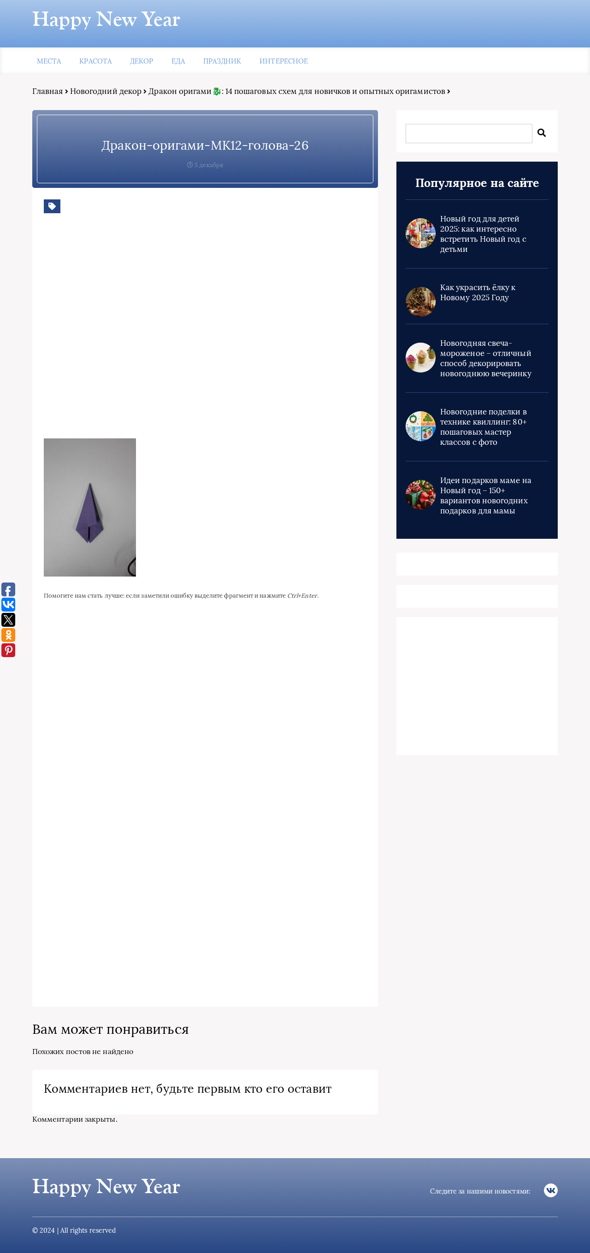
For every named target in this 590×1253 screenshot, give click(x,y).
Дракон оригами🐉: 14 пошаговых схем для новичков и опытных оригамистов (296, 91)
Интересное (284, 61)
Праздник (222, 61)
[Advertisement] (177, 333)
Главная (47, 91)
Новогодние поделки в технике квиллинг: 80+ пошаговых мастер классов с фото (483, 427)
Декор (141, 61)
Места (49, 61)
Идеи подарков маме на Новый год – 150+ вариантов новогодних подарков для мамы (485, 495)
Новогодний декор (106, 91)
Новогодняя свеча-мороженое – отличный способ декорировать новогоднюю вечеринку (485, 358)
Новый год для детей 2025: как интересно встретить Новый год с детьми (483, 234)
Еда (177, 61)
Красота (95, 61)
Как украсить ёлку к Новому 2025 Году (478, 292)
